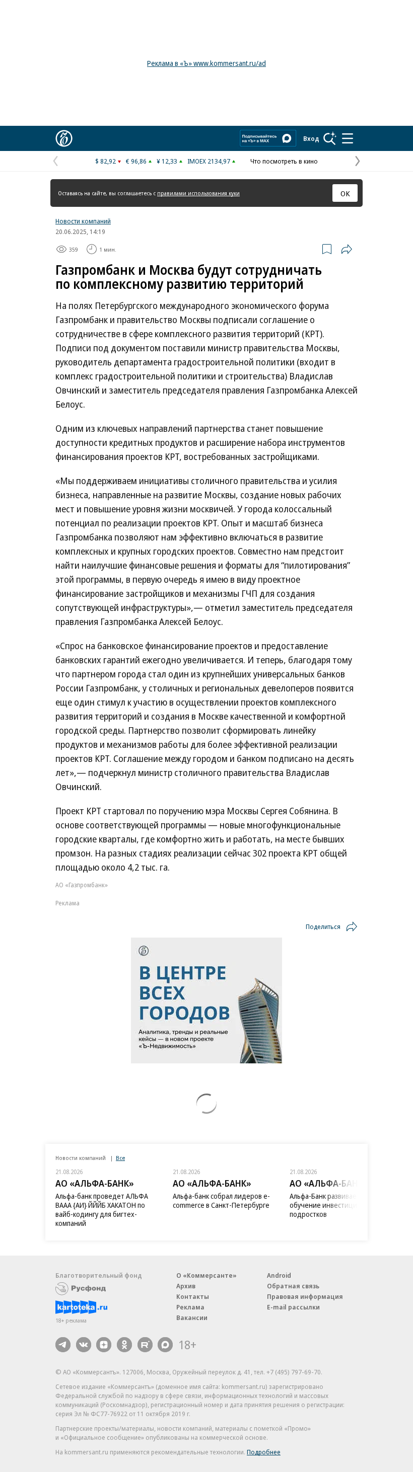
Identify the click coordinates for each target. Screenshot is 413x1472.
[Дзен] (103, 1344)
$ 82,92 (105, 161)
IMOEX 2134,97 (208, 161)
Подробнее (264, 1451)
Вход (311, 138)
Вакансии (192, 1317)
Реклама (190, 1306)
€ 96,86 (136, 161)
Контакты (192, 1296)
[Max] (165, 1344)
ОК (345, 193)
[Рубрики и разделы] (347, 138)
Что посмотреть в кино (284, 161)
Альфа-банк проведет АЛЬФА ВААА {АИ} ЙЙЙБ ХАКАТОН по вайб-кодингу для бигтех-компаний (101, 1209)
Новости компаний (83, 220)
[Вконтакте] (83, 1344)
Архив (185, 1285)
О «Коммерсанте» (206, 1275)
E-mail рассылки (293, 1306)
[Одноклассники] (124, 1344)
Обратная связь (293, 1285)
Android (279, 1275)
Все (120, 1157)
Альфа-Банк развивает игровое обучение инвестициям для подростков (339, 1205)
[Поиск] (329, 138)
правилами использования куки (198, 193)
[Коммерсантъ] (64, 138)
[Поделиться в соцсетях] (346, 249)
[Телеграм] (63, 1344)
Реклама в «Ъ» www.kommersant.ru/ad (206, 63)
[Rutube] (145, 1344)
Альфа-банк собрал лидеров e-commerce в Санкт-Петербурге (221, 1200)
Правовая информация (305, 1296)
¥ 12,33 (167, 161)
